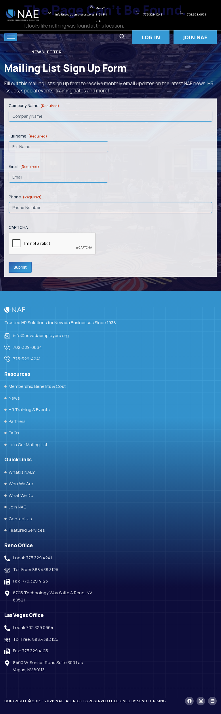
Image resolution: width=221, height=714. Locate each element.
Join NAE (195, 37)
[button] (122, 37)
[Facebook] (189, 701)
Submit (20, 267)
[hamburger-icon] (10, 37)
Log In (151, 37)
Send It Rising (151, 701)
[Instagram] (201, 701)
